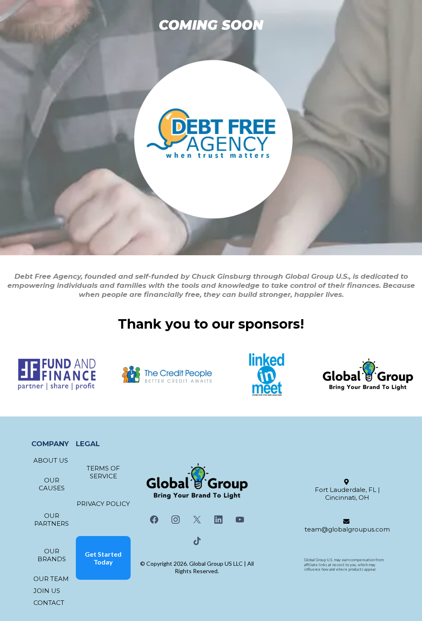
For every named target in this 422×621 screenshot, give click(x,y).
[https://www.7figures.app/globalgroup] (57, 374)
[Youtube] (240, 519)
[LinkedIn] (218, 519)
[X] (197, 519)
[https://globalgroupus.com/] (367, 375)
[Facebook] (154, 519)
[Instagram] (175, 519)
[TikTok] (197, 541)
